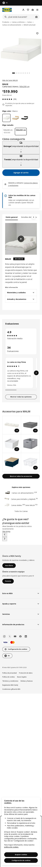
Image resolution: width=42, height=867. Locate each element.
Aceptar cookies (21, 855)
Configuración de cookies (21, 860)
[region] (21, 831)
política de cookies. (11, 847)
